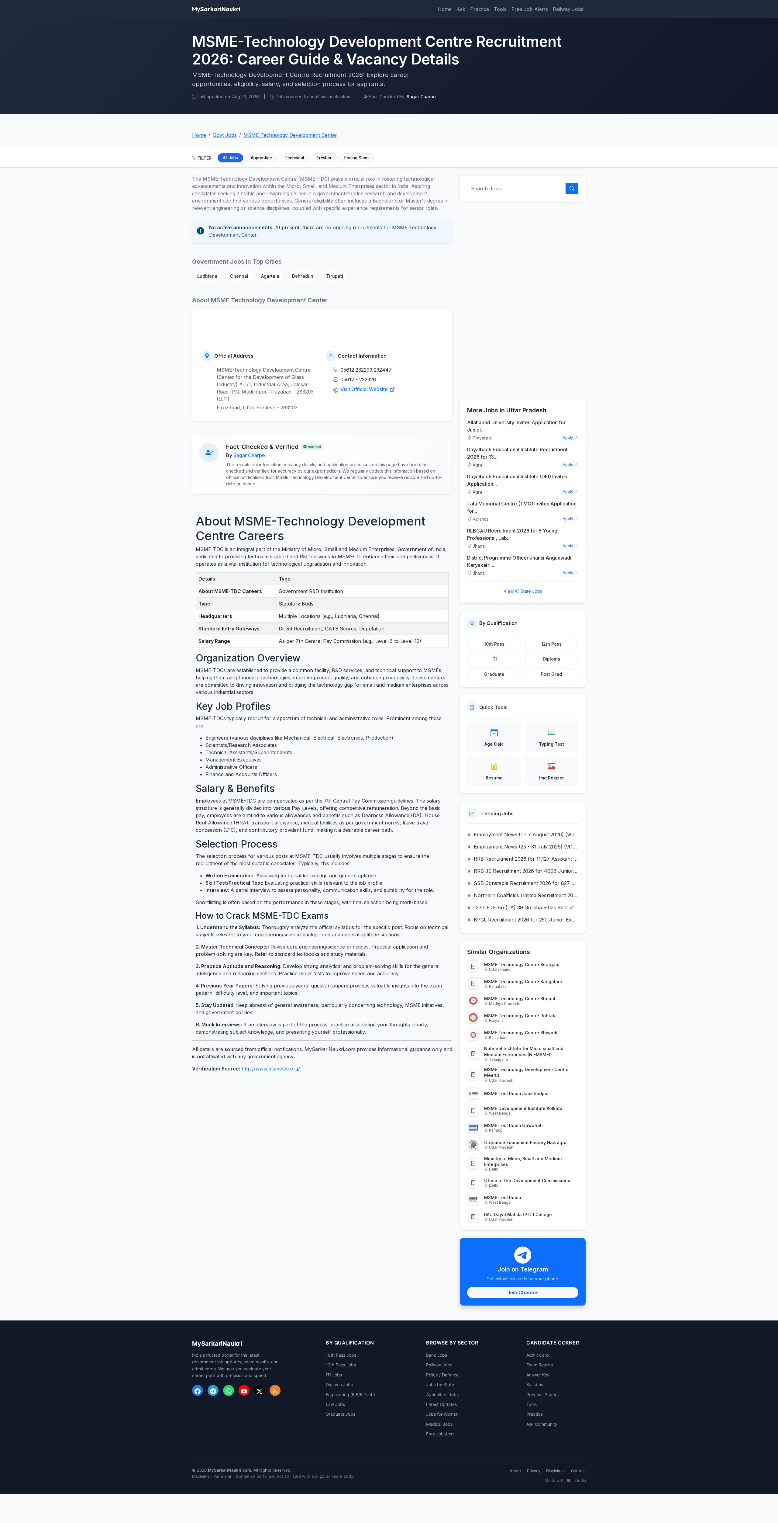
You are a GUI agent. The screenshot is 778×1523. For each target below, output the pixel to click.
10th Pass (494, 644)
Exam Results (539, 1364)
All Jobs (230, 157)
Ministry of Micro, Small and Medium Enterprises (523, 1161)
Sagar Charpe (249, 455)
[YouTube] (244, 1390)
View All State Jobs (523, 591)
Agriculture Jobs (442, 1394)
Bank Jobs (436, 1355)
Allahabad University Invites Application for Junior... (516, 426)
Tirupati (334, 276)
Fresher (324, 157)
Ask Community (541, 1424)
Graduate (494, 674)
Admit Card (537, 1355)
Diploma (551, 658)
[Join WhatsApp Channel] (228, 1390)
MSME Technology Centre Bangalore (523, 981)
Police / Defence (442, 1374)
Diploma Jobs (339, 1384)
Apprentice (261, 157)
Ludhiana (207, 276)
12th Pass (551, 644)
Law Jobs (335, 1404)
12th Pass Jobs (341, 1364)
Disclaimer (555, 1470)
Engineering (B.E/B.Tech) (350, 1394)
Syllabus (534, 1384)
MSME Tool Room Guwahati (513, 1125)
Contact (578, 1470)
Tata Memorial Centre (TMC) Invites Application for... (522, 507)
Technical (294, 157)
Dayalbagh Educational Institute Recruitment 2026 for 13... (517, 453)
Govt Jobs (225, 135)
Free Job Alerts (529, 9)
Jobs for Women (442, 1414)
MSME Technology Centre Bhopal (519, 998)
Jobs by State (440, 1384)
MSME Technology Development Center (290, 135)
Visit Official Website (364, 389)
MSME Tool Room (502, 1197)
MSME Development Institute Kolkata (523, 1108)
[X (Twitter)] (259, 1390)
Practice (479, 9)
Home (445, 9)
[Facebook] (197, 1390)
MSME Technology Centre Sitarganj (521, 964)
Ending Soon (356, 157)
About (515, 1470)
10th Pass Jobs (341, 1355)
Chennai (239, 276)
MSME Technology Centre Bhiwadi (520, 1032)
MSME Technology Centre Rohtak (519, 1015)
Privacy (533, 1470)
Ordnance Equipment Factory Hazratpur (526, 1142)
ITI (494, 658)
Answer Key (537, 1374)
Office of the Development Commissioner (528, 1180)
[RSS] (275, 1390)
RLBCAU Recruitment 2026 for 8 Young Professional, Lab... (512, 534)
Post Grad (551, 674)
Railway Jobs (568, 9)
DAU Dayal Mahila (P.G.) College (518, 1214)
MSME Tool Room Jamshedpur (516, 1093)
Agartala (270, 276)
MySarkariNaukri (216, 9)
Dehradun (302, 276)
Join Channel (523, 1292)
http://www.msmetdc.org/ (271, 1069)
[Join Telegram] (213, 1390)
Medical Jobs (439, 1424)
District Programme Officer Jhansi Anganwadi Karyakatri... (519, 561)
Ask (460, 9)
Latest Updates (441, 1404)
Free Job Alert (440, 1433)
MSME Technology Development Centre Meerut (526, 1072)
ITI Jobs (334, 1374)
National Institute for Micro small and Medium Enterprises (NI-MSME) (523, 1051)
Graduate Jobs (340, 1414)
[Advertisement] (522, 300)
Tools (500, 9)
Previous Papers (542, 1394)
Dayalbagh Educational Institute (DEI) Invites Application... (517, 480)
